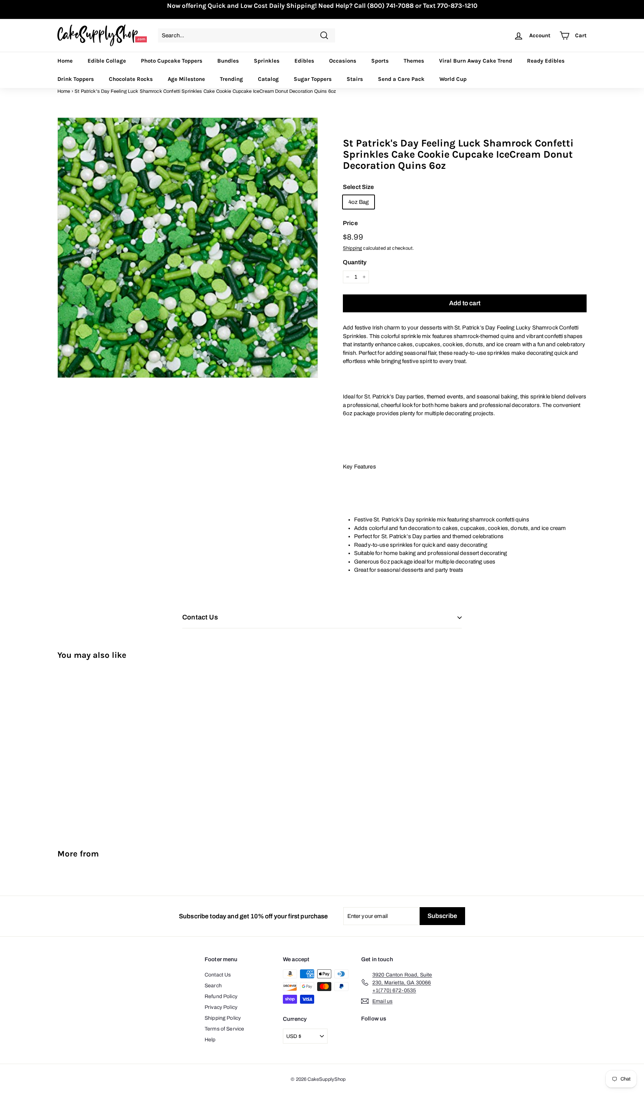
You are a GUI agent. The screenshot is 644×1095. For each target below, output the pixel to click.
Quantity (354, 262)
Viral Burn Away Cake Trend (475, 60)
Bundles (228, 60)
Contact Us (218, 975)
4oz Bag (358, 202)
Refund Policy (221, 996)
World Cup (453, 79)
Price (350, 223)
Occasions (342, 60)
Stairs (355, 79)
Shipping (352, 248)
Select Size (358, 187)
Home (65, 60)
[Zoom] (188, 248)
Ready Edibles (546, 60)
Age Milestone (186, 79)
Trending (231, 79)
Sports (380, 60)
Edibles (304, 60)
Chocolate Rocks (131, 79)
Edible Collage (107, 60)
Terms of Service (224, 1029)
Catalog (268, 79)
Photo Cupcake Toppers (171, 60)
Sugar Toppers (313, 79)
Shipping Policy (223, 1018)
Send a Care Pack (401, 79)
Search (213, 985)
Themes (414, 60)
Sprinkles (267, 60)
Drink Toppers (75, 79)
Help (210, 1039)
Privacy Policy (221, 1007)
